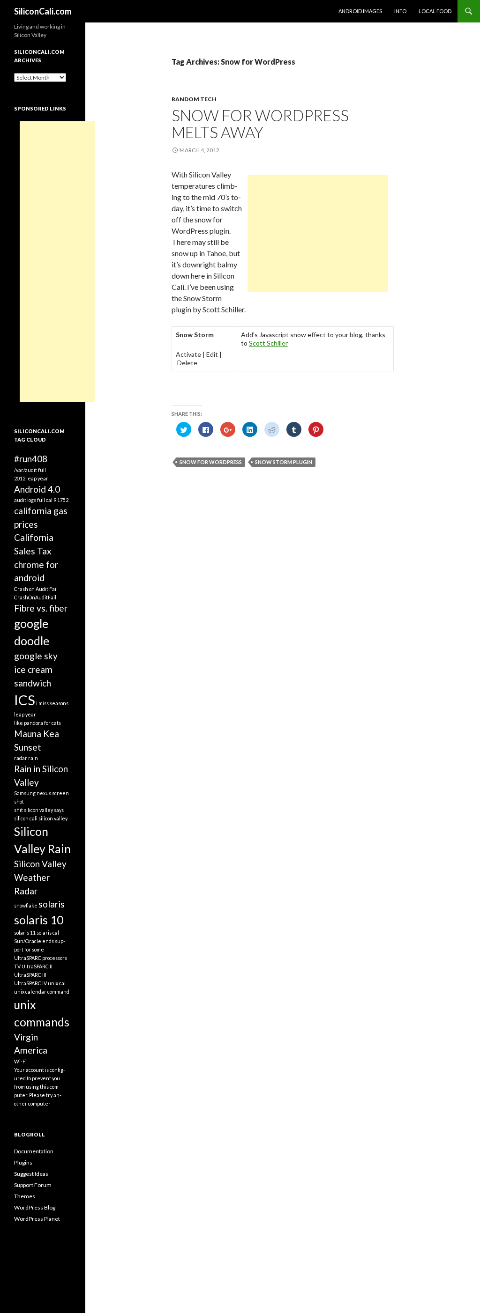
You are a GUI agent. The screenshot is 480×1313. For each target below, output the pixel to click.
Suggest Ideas (31, 1173)
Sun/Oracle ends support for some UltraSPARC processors (40, 949)
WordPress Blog (34, 1207)
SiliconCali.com (42, 11)
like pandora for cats (37, 723)
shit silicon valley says (39, 810)
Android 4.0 (37, 489)
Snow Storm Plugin (283, 462)
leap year (25, 714)
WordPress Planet (37, 1218)
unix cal (57, 983)
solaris (51, 904)
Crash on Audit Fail (36, 589)
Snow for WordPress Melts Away (260, 123)
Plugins (23, 1162)
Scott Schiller (268, 343)
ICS (24, 700)
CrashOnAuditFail (35, 597)
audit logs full (29, 500)
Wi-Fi (20, 1061)
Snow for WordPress (211, 462)
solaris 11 (25, 932)
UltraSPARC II (37, 966)
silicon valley (53, 818)
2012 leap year (31, 478)
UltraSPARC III (30, 975)
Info (400, 11)
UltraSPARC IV (30, 983)
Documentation (33, 1151)
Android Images (360, 11)
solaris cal (48, 932)
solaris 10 (38, 920)
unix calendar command (41, 991)
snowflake (26, 905)
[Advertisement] (318, 233)
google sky (36, 655)
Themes (24, 1196)
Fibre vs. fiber (41, 608)
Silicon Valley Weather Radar (40, 877)
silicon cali (26, 818)
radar (20, 758)
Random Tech (194, 99)
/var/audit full (30, 470)
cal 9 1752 (57, 500)
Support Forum (33, 1184)
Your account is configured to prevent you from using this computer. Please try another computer (39, 1086)
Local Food (435, 11)
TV (17, 966)
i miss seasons (52, 703)
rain (33, 758)
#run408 (30, 458)
